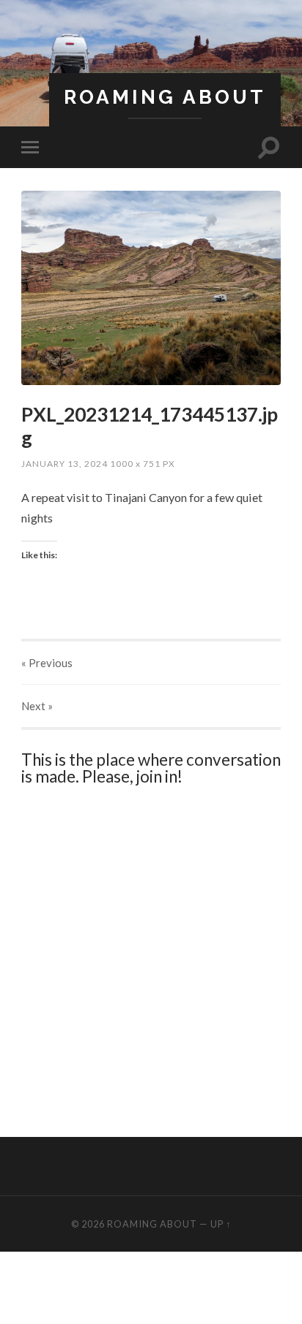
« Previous (47, 662)
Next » (37, 705)
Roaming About (165, 96)
